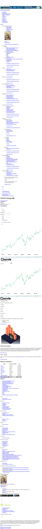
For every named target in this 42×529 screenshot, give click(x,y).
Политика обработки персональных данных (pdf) (11, 458)
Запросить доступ (8, 184)
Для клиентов (4, 449)
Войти (1, 10)
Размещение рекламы (6, 507)
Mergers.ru (4, 490)
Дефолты (8, 106)
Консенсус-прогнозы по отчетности (13, 148)
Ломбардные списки (6, 391)
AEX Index (3, 370)
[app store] (3, 496)
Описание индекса (5, 191)
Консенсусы (9, 149)
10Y (3, 219)
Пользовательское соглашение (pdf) (8, 511)
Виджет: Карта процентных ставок (8, 434)
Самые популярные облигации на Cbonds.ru (10, 394)
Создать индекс (5, 429)
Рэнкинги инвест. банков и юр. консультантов (15, 58)
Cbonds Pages (9, 59)
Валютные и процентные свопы (12, 98)
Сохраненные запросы (10, 160)
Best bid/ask (4, 16)
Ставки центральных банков (12, 124)
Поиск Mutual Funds (10, 87)
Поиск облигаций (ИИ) (6, 13)
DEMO (6, 179)
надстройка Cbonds (3, 359)
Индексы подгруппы (6, 192)
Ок (0, 524)
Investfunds (4, 488)
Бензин (8, 140)
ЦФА (3, 15)
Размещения (9, 107)
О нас (3, 450)
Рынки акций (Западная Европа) (8, 195)
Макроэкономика (10, 131)
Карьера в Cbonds (5, 453)
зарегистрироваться (8, 525)
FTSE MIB (2, 371)
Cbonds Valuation (5, 387)
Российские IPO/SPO (10, 70)
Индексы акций (5, 194)
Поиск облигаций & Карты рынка (12, 47)
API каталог (9, 172)
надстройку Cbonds (18, 356)
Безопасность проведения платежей (8, 451)
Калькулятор (4, 463)
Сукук (8, 56)
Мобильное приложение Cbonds (8, 415)
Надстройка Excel (5, 412)
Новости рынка (9, 26)
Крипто (4, 18)
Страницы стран (9, 130)
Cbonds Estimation (5, 385)
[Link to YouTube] (2, 499)
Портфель (8, 156)
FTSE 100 (2, 366)
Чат (7, 162)
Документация (9, 174)
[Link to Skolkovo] (5, 506)
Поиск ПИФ (9, 86)
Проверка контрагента (10, 164)
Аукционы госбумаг (10, 109)
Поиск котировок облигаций (12, 49)
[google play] (10, 496)
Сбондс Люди (4, 22)
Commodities (9, 141)
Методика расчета (3, 352)
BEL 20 (2, 369)
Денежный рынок (10, 110)
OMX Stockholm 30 (4, 375)
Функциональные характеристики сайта (9, 455)
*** (1, 205)
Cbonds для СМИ (10, 29)
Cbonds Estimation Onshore (7, 386)
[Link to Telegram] (2, 498)
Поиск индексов (9, 120)
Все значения (4, 220)
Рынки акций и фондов (6, 193)
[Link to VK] (2, 500)
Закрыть (1, 24)
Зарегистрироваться (6, 10)
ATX (1, 374)
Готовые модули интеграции (12, 173)
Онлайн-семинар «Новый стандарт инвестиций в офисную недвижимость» (15, 469)
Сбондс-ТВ (4, 19)
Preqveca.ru (4, 492)
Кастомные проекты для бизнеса (12, 175)
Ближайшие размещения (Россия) (12, 50)
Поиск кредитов (9, 77)
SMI (1, 373)
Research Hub (9, 27)
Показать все (2, 378)
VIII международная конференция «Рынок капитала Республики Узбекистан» (16, 471)
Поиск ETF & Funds (10, 84)
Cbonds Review (5, 443)
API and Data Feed (10, 171)
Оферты (8, 108)
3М (3, 216)
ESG (7, 55)
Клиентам (4, 509)
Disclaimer (4, 512)
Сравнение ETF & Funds (11, 85)
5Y (2, 218)
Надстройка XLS (5, 21)
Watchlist (3, 20)
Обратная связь (5, 508)
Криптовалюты (9, 121)
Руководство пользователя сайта (8, 454)
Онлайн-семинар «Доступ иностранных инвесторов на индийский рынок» (15, 467)
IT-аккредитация (5, 459)
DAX (2, 365)
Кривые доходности (5, 14)
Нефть (8, 139)
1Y (2, 217)
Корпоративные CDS (10, 97)
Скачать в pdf (19, 455)
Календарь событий (10, 105)
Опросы (8, 61)
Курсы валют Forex (10, 123)
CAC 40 (2, 368)
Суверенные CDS (10, 96)
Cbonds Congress (12, 465)
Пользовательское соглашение (7, 510)
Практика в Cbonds (5, 452)
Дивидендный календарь (11, 69)
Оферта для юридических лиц (7, 457)
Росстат (8, 132)
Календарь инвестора (10, 112)
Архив (3, 210)
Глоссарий (8, 30)
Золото (3, 17)
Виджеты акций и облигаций (12, 161)
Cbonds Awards (9, 60)
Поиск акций (9, 68)
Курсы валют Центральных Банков (13, 122)
